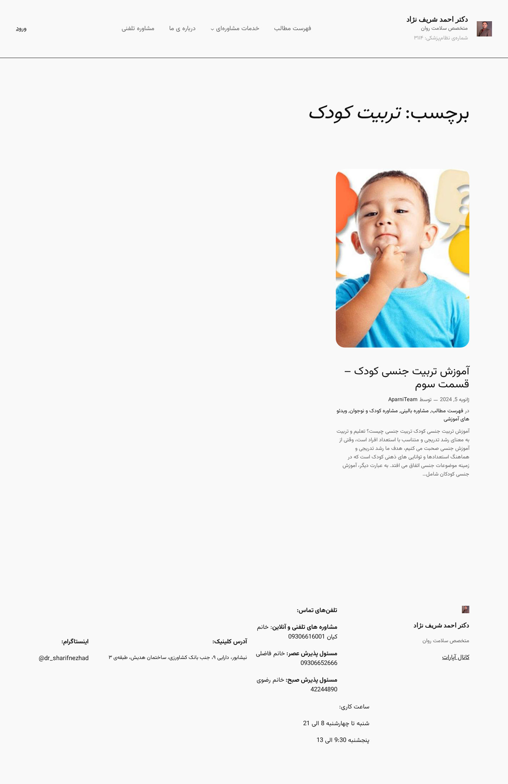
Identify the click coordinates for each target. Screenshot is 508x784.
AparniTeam (403, 400)
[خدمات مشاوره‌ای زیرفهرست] (212, 29)
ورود (21, 28)
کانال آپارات (455, 657)
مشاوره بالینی (415, 411)
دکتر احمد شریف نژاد (437, 19)
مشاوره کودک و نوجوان (374, 411)
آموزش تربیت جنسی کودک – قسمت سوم (406, 378)
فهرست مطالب (447, 411)
